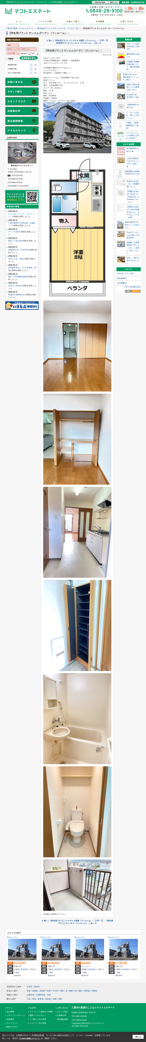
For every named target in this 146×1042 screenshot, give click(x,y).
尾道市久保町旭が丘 (16, 295)
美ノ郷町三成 (71, 991)
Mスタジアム (12, 937)
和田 (26, 969)
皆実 (49, 991)
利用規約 (10, 1019)
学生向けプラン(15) (125, 273)
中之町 (55, 991)
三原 (28, 999)
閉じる (138, 1037)
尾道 (34, 999)
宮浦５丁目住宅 (14, 286)
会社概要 (10, 1012)
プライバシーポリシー (16, 1015)
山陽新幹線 (40, 995)
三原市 (21, 969)
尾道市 (37, 987)
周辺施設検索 (62, 1019)
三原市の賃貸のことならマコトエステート (93, 1007)
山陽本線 (30, 995)
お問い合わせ (62, 1008)
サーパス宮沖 (13, 232)
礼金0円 (33, 1008)
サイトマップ (12, 1023)
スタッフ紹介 (62, 1012)
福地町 (35, 991)
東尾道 (40, 999)
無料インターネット (38, 1015)
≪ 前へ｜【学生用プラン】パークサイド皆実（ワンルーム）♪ (72, 40)
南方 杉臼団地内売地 (17, 277)
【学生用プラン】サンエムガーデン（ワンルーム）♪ (73, 50)
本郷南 (94, 991)
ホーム (9, 1008)
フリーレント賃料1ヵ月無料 (41, 1012)
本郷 (54, 999)
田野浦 (87, 991)
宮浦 (28, 991)
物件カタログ (12, 1027)
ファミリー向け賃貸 (38, 1023)
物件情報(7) (122, 278)
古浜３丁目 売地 (15, 259)
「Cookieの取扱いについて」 (29, 1038)
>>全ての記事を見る (132, 287)
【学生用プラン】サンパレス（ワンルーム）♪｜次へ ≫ (78, 43)
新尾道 (48, 999)
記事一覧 (104, 40)
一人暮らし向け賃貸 (38, 1019)
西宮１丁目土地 (14, 241)
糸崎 (60, 999)
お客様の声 (61, 1015)
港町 (80, 991)
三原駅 (16, 973)
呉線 (49, 995)
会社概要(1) (122, 283)
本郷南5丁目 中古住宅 (18, 250)
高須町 (42, 991)
